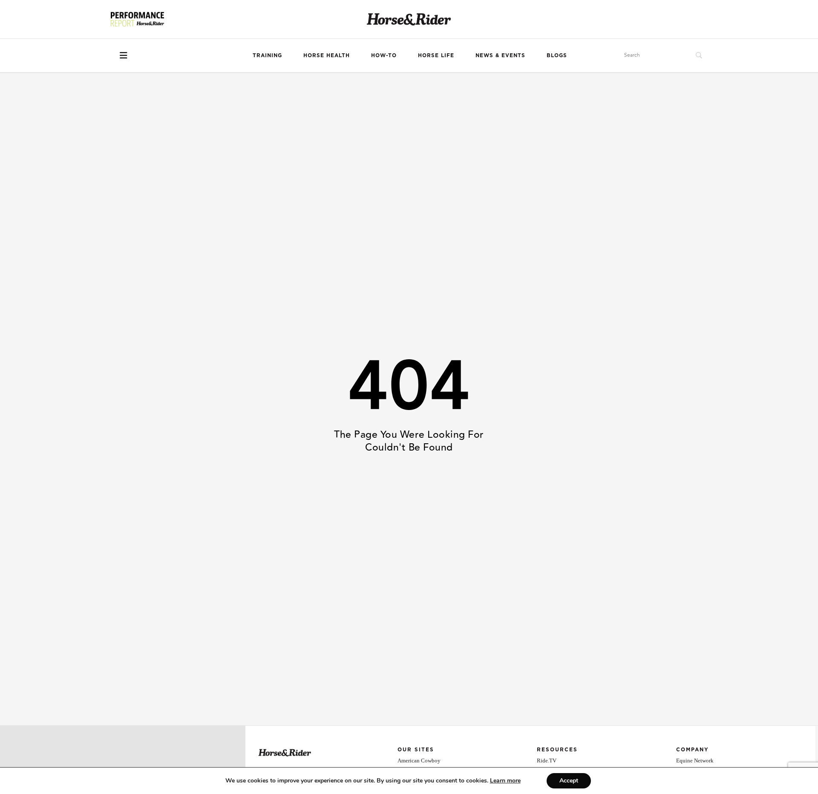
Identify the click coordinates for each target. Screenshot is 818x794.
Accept (568, 781)
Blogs (557, 55)
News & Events (500, 55)
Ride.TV (546, 760)
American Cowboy (419, 760)
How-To (384, 55)
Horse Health (326, 55)
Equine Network (695, 760)
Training (267, 55)
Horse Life (436, 55)
